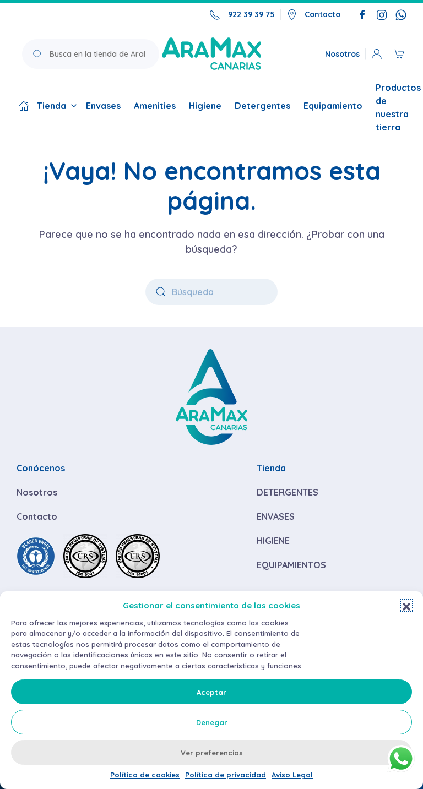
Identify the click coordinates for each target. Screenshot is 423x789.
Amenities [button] (155, 105)
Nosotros (342, 53)
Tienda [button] (51, 105)
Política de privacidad (225, 774)
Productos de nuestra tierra (398, 107)
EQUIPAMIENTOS (291, 564)
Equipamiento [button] (332, 105)
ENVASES (276, 516)
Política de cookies (145, 774)
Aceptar (211, 692)
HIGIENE (273, 540)
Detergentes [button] (262, 105)
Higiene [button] (205, 105)
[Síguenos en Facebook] (362, 14)
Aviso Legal (292, 774)
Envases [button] (103, 105)
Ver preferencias (212, 752)
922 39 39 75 (251, 14)
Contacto (322, 14)
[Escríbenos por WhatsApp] (400, 14)
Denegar (211, 722)
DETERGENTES (287, 492)
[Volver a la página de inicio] (211, 53)
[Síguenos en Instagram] (381, 14)
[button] (406, 605)
